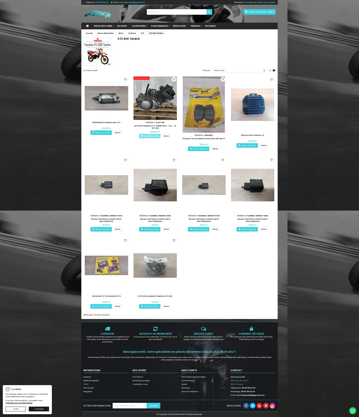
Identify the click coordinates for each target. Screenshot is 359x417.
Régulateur (179, 26)
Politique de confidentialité (19, 403)
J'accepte (39, 409)
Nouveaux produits (141, 380)
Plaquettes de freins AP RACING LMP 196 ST (203, 138)
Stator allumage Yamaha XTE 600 (155, 296)
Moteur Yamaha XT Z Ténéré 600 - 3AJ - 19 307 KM (155, 127)
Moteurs (122, 26)
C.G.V (85, 384)
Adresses (186, 388)
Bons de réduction (190, 391)
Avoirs (184, 384)
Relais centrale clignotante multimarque (106, 220)
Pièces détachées (103, 26)
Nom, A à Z (240, 70)
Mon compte (189, 370)
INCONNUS (210, 26)
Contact (236, 370)
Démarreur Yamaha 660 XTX (106, 122)
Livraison (87, 377)
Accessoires (139, 26)
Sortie (16, 409)
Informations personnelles (194, 377)
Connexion (249, 2)
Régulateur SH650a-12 (252, 135)
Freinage (195, 26)
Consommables (159, 26)
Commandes (188, 380)
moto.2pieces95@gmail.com (132, 2)
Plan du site (88, 388)
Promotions (138, 377)
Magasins (87, 391)
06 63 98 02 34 (101, 2)
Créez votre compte (266, 2)
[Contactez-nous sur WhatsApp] (352, 410)
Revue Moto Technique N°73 (106, 296)
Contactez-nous (140, 384)
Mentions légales (91, 380)
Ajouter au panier (101, 132)
